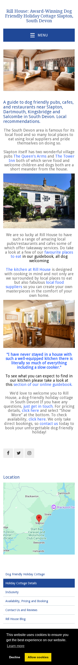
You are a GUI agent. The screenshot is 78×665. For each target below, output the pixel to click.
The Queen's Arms (29, 156)
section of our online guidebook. (42, 384)
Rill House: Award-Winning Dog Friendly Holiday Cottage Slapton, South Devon (39, 16)
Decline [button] (14, 657)
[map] (39, 519)
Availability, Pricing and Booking (26, 601)
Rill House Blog (15, 619)
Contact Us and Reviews (21, 610)
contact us (49, 423)
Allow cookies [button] (38, 657)
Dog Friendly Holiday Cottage (25, 574)
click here (30, 410)
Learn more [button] (15, 646)
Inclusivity (12, 592)
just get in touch (38, 406)
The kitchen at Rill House (28, 269)
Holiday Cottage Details (21, 583)
